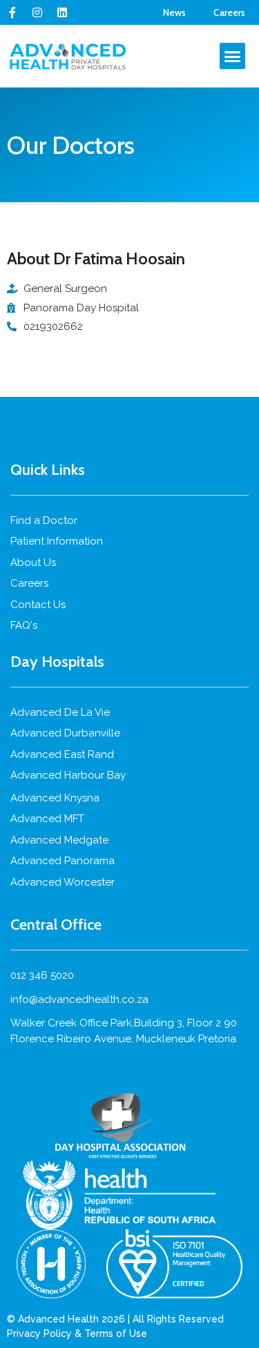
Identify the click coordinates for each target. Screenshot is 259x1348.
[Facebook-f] (12, 12)
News (174, 12)
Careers (229, 12)
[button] (233, 56)
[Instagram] (37, 12)
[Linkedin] (62, 12)
